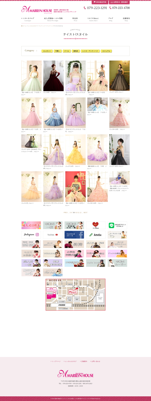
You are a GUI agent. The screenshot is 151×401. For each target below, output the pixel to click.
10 (76, 212)
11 (78, 212)
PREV (66, 212)
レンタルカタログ (70, 361)
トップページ (56, 361)
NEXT (85, 212)
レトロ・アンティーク (90, 51)
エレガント (47, 51)
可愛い (57, 51)
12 (80, 212)
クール (66, 51)
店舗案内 (84, 361)
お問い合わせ (96, 361)
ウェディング (50, 25)
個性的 (75, 51)
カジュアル (106, 51)
